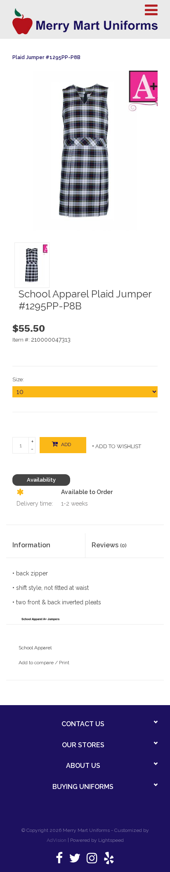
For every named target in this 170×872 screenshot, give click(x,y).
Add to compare (37, 662)
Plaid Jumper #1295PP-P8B (46, 57)
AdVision (56, 840)
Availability (41, 480)
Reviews (109, 545)
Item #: (21, 340)
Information (31, 545)
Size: (18, 379)
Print (64, 662)
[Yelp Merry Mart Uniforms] (109, 860)
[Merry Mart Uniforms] (85, 21)
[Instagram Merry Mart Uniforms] (92, 860)
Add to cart (62, 447)
